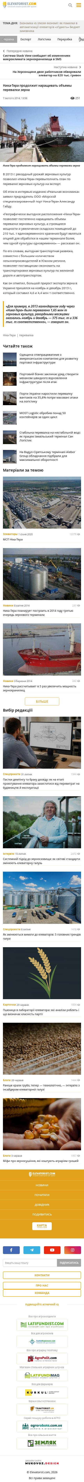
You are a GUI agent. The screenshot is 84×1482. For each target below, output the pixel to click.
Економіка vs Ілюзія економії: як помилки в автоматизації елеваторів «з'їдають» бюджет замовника (50, 27)
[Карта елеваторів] (42, 1226)
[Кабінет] (42, 1233)
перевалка (26, 335)
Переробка (64, 39)
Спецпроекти (11, 774)
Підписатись (69, 1263)
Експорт (26, 39)
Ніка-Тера (9, 335)
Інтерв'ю (8, 853)
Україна (8, 39)
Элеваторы (10, 534)
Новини (8, 605)
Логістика (44, 39)
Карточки (9, 1005)
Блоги (7, 1080)
